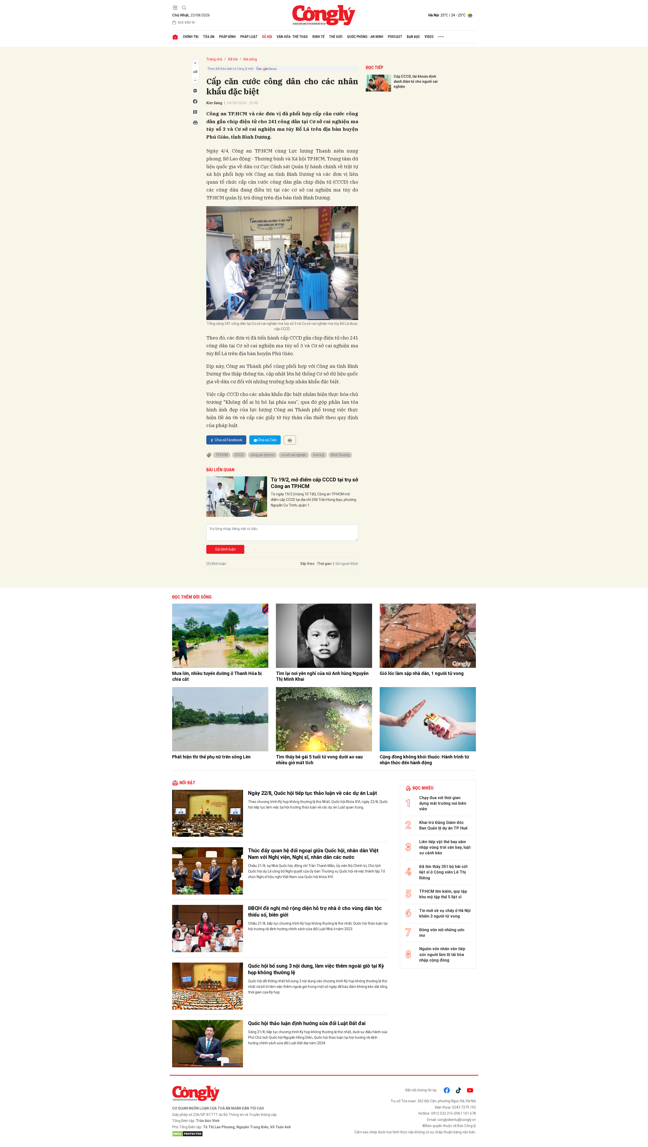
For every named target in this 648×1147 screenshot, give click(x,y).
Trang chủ (214, 59)
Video (429, 37)
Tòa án (208, 37)
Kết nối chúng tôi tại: (421, 1090)
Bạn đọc (413, 37)
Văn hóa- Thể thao (292, 37)
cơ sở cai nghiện (293, 455)
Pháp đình (227, 37)
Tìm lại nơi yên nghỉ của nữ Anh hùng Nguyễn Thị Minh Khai (322, 676)
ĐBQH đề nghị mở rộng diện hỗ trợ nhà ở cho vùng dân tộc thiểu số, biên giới (315, 911)
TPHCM (222, 455)
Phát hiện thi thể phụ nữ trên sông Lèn (211, 756)
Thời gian (324, 564)
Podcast (395, 37)
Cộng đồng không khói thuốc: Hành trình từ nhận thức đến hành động (424, 759)
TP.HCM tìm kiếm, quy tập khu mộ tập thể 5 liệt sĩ (443, 894)
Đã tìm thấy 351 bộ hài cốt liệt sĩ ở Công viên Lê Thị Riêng (443, 872)
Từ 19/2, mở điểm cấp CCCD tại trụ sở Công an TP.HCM (314, 483)
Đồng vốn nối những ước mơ (441, 932)
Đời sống (250, 59)
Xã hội (267, 37)
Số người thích (346, 564)
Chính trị (190, 37)
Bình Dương (340, 455)
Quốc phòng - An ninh (365, 37)
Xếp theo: (307, 564)
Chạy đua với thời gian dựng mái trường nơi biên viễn (442, 803)
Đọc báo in (186, 22)
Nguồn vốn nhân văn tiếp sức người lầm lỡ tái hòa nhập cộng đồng (442, 954)
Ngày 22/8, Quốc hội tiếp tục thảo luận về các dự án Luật (312, 793)
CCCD (239, 455)
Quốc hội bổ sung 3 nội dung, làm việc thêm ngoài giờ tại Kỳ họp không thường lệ (316, 969)
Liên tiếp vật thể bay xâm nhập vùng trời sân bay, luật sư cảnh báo (445, 847)
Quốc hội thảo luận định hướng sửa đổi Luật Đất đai (307, 1023)
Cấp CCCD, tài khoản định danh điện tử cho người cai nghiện (416, 81)
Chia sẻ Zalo (267, 440)
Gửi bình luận (225, 549)
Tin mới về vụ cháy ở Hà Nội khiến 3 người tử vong (445, 913)
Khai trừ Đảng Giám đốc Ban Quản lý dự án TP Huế (443, 825)
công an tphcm (262, 455)
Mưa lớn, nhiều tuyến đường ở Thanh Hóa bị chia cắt (217, 676)
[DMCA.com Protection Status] (246, 1134)
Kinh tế (318, 37)
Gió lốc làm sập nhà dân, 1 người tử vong (422, 673)
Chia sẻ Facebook (228, 440)
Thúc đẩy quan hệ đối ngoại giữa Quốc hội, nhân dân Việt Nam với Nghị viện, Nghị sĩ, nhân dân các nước (313, 853)
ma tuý (318, 455)
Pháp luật (248, 37)
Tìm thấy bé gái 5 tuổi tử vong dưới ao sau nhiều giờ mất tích (319, 759)
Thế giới (335, 37)
